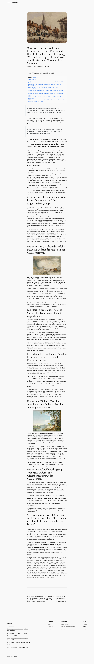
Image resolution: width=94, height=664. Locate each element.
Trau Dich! (15, 2)
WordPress (14, 656)
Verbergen (35, 77)
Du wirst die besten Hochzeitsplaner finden (18, 647)
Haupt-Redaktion (39, 66)
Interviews (47, 66)
